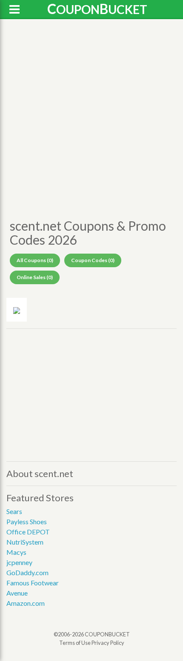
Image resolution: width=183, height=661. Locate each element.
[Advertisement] (91, 117)
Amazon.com (25, 603)
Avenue (17, 593)
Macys (16, 552)
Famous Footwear (32, 583)
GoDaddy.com (27, 572)
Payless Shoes (26, 521)
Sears (14, 511)
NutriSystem (24, 542)
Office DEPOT (28, 532)
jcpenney (19, 562)
